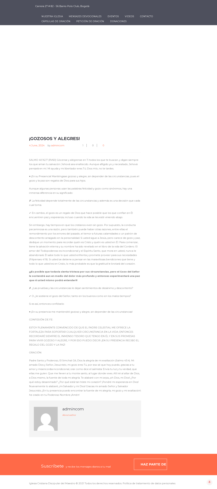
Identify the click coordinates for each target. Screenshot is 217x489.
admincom (57, 145)
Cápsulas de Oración (55, 21)
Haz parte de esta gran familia (154, 464)
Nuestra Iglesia (52, 16)
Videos (129, 16)
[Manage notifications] (209, 482)
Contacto (146, 16)
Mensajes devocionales (85, 16)
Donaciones (118, 21)
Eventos (113, 16)
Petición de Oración (90, 21)
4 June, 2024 (36, 145)
